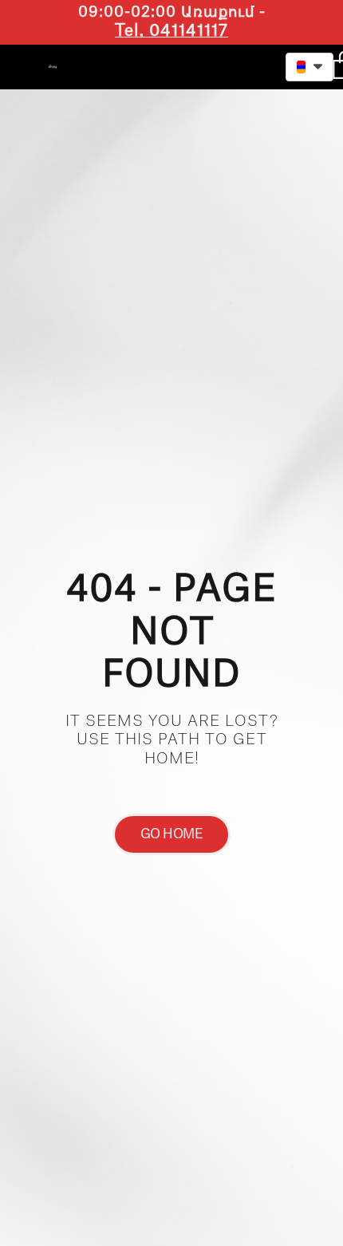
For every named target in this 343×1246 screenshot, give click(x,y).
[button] (231, 65)
